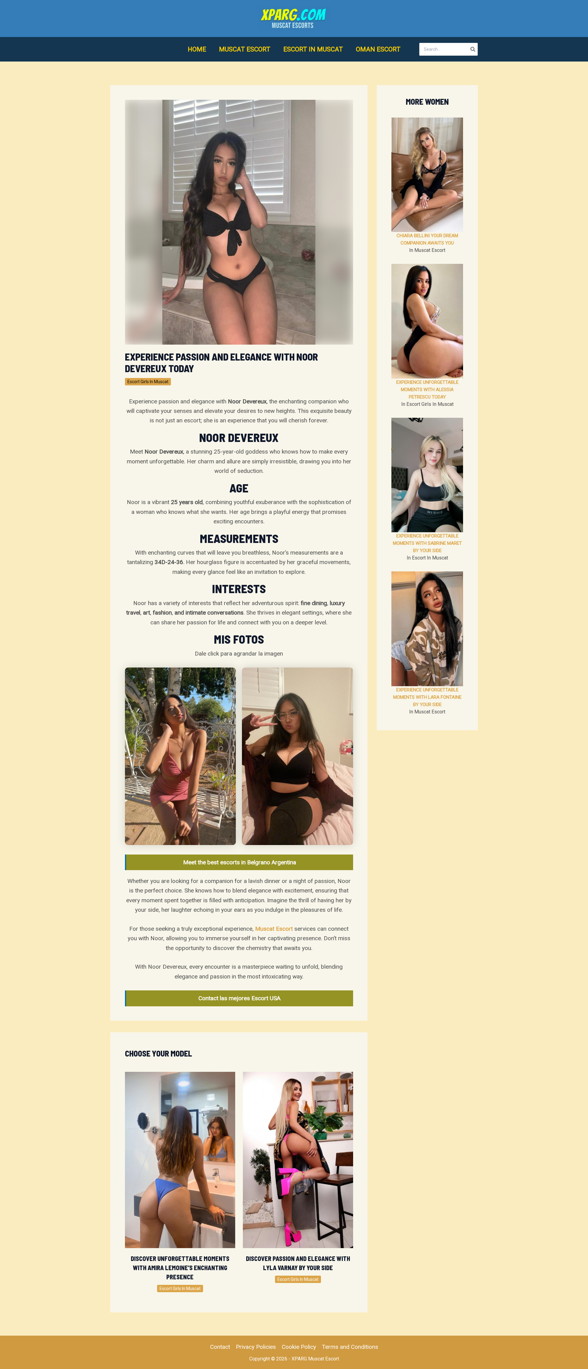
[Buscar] (473, 49)
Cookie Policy (299, 1346)
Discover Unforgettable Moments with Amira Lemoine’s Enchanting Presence (180, 1268)
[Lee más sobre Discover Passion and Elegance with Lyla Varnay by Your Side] (298, 1159)
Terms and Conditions (350, 1346)
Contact (220, 1346)
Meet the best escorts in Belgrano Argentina (239, 862)
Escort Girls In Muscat (147, 381)
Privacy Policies (256, 1346)
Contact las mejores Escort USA (239, 998)
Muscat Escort (274, 928)
